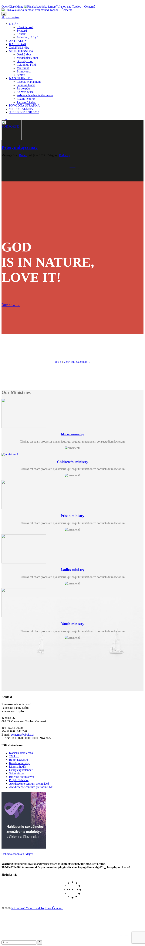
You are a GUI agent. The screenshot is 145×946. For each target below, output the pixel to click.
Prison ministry (72, 516)
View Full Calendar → (77, 361)
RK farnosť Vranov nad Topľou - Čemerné (37, 908)
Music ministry (72, 434)
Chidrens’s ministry (72, 462)
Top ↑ (57, 361)
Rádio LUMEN (18, 759)
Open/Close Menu (12, 6)
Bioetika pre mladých (22, 776)
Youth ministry (72, 624)
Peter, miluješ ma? (20, 147)
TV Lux (14, 756)
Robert (23, 155)
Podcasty (64, 155)
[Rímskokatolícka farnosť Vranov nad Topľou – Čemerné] (48, 8)
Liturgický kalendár (20, 770)
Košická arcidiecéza (21, 753)
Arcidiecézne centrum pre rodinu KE (31, 787)
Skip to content (10, 17)
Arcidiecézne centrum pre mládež (29, 783)
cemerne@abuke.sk (22, 734)
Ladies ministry (73, 570)
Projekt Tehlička (19, 780)
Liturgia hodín (17, 766)
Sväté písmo (16, 773)
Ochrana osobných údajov (17, 854)
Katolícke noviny (19, 763)
